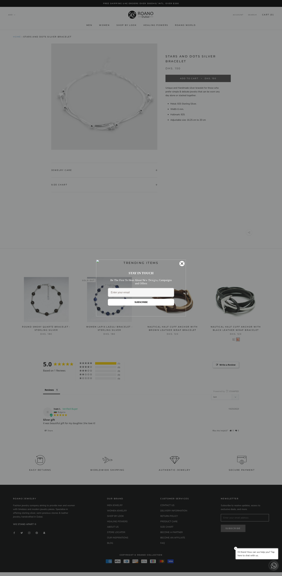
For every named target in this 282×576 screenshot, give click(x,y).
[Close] (182, 263)
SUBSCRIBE (141, 302)
